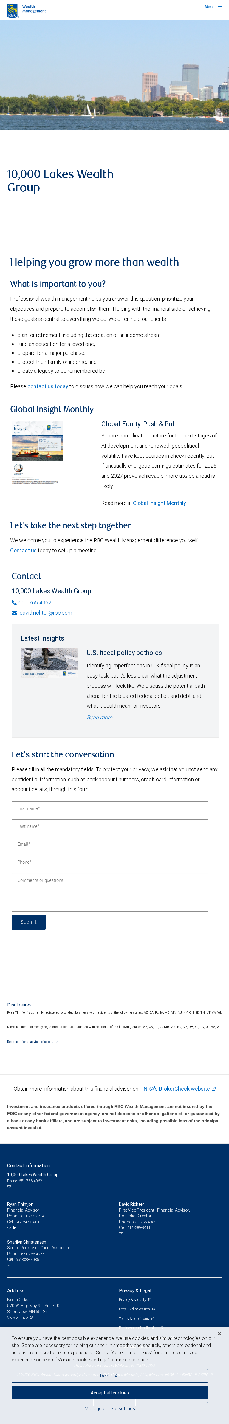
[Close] (219, 1333)
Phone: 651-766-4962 (24, 1180)
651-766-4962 (34, 602)
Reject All (110, 1376)
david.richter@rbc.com (45, 612)
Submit (28, 922)
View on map (17, 1317)
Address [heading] (15, 1290)
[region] (114, 1375)
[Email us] (9, 1186)
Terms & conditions (134, 1318)
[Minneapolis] (114, 75)
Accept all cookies (110, 1393)
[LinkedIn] (15, 1227)
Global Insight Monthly (159, 503)
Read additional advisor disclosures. (33, 1042)
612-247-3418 (27, 1221)
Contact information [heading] (28, 1165)
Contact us (23, 550)
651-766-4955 (32, 1253)
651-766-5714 (32, 1216)
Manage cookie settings (110, 1408)
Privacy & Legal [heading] (135, 1290)
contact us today (47, 386)
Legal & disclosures (135, 1309)
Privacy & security (133, 1299)
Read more (99, 717)
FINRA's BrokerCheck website (175, 1088)
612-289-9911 (139, 1227)
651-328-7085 (27, 1259)
